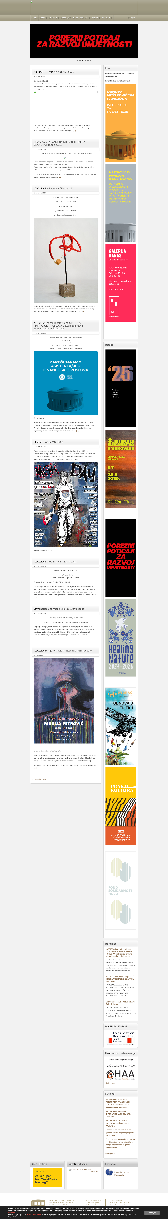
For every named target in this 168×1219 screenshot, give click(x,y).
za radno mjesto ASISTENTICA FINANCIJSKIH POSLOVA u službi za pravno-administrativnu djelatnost (59, 325)
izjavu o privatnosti (34, 1215)
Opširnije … (110, 1083)
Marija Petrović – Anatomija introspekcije (63, 650)
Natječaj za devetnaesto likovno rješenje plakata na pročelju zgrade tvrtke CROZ (120, 1132)
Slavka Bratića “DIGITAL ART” (56, 561)
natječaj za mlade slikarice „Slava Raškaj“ (60, 608)
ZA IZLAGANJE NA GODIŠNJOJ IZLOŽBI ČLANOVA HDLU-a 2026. (60, 143)
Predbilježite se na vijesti (81, 1169)
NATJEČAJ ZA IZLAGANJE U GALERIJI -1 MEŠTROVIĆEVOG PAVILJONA (118, 1123)
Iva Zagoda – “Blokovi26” (53, 188)
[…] (74, 130)
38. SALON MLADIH (55, 72)
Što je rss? (95, 1172)
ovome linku (12, 1213)
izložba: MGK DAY (48, 442)
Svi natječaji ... (111, 1154)
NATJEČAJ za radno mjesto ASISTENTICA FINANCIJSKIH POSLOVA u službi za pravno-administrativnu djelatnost (119, 952)
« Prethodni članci (39, 779)
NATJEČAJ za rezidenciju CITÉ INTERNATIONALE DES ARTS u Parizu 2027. (120, 979)
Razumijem (152, 1213)
